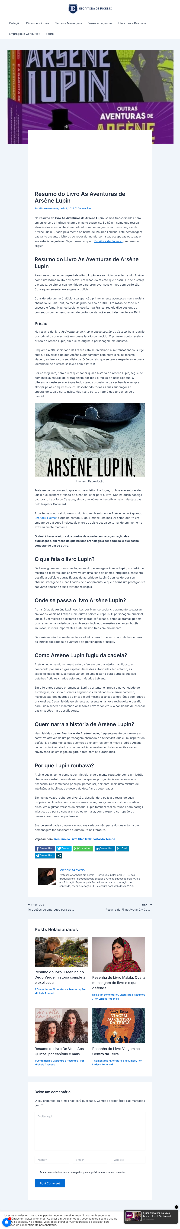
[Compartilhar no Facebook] (45, 848)
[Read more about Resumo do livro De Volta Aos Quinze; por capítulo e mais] (61, 1025)
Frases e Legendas (100, 23)
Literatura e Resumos (132, 23)
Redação (15, 23)
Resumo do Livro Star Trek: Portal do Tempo (84, 839)
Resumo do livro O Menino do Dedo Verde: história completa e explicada (60, 977)
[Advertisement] (90, 163)
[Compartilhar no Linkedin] (105, 848)
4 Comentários (43, 989)
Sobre (50, 33)
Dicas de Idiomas (37, 23)
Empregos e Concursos (24, 33)
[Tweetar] (64, 848)
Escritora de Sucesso (108, 241)
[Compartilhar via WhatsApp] (83, 848)
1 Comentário (83, 208)
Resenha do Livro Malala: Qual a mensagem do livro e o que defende (118, 982)
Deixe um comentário (105, 994)
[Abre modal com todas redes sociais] (59, 855)
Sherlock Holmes (46, 518)
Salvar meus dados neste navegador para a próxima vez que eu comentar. (83, 1172)
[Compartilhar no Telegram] (45, 855)
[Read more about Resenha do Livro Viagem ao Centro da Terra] (119, 1025)
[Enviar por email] (122, 848)
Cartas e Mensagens (68, 23)
